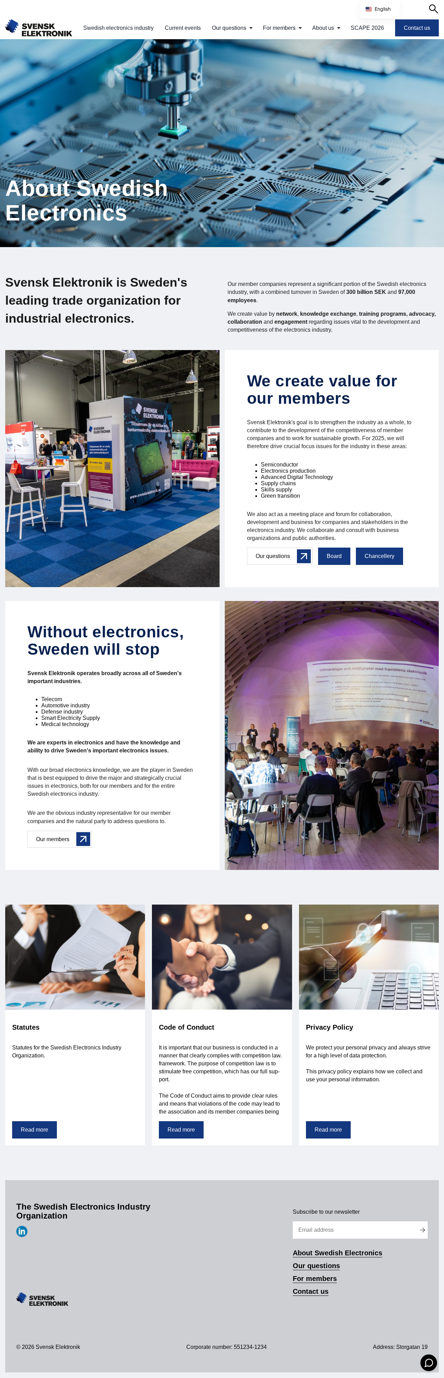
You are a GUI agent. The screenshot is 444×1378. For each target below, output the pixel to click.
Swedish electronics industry (118, 28)
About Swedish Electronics (337, 1253)
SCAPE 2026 (367, 28)
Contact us (417, 28)
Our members (52, 839)
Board (334, 556)
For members (279, 28)
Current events (183, 28)
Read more (34, 1130)
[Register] (422, 1230)
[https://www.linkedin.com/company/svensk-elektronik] (21, 1235)
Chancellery (379, 556)
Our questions (229, 28)
